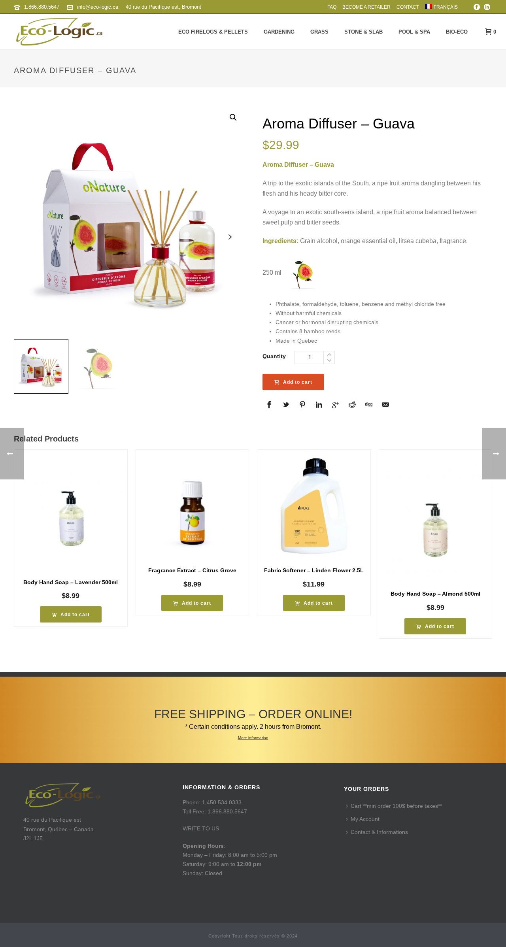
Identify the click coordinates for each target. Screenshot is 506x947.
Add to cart (297, 382)
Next (230, 237)
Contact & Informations (379, 832)
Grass (319, 32)
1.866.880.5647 (41, 7)
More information (253, 738)
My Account (365, 819)
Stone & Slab (363, 32)
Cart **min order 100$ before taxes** (396, 806)
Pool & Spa (414, 32)
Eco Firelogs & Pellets (213, 32)
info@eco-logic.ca (97, 7)
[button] (233, 117)
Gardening (279, 32)
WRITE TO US (201, 828)
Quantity (274, 356)
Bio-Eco (457, 32)
